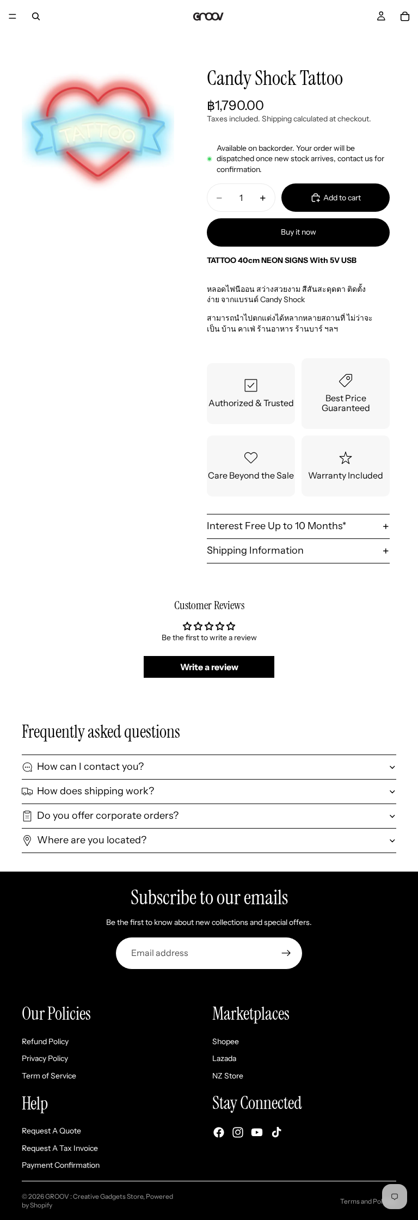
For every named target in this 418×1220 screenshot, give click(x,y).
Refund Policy (45, 1041)
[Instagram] (237, 1131)
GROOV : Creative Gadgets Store (94, 1196)
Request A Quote (51, 1131)
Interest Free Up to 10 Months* (276, 526)
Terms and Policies (368, 1201)
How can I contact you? (90, 767)
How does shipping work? (95, 791)
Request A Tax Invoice (60, 1147)
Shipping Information (255, 550)
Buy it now (298, 232)
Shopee (225, 1041)
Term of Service (49, 1076)
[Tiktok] (276, 1131)
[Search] (36, 16)
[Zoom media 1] (98, 132)
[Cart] (405, 16)
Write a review (209, 666)
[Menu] (12, 16)
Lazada (224, 1058)
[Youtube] (256, 1131)
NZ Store (227, 1076)
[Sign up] (286, 953)
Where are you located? (91, 840)
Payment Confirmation (61, 1165)
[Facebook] (218, 1131)
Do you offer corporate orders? (108, 815)
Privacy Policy (45, 1058)
